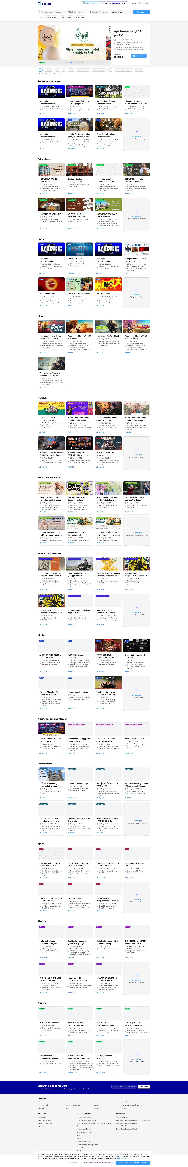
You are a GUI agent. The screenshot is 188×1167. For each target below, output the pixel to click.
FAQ (117, 1132)
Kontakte (40, 1126)
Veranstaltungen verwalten (112, 3)
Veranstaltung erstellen (84, 1117)
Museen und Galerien (73, 1105)
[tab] (66, 62)
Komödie (125, 1102)
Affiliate (79, 1135)
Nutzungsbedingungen (45, 1123)
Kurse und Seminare (44, 1105)
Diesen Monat (80, 17)
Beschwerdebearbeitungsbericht (87, 1145)
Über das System (121, 1117)
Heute (62, 17)
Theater (96, 1108)
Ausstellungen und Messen (131, 1105)
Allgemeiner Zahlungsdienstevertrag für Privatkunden (133, 1120)
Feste (67, 1102)
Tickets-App (81, 1148)
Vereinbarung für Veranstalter (86, 1120)
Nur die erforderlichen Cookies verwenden (97, 1163)
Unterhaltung (42, 1108)
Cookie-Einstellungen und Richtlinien (127, 1129)
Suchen (143, 12)
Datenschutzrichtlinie (44, 1120)
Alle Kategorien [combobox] (117, 12)
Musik (96, 1105)
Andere (124, 1108)
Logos (79, 1138)
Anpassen (74, 1163)
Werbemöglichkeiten (83, 1141)
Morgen (70, 17)
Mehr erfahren (121, 1158)
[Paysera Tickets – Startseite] (44, 3)
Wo (90, 9)
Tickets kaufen (140, 62)
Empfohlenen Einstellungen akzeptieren (133, 1163)
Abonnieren (144, 1086)
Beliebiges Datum (76, 12)
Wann (68, 9)
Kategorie (114, 9)
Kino (95, 1102)
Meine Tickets (90, 3)
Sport (67, 1108)
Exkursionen (42, 1102)
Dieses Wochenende (50, 17)
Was (39, 9)
